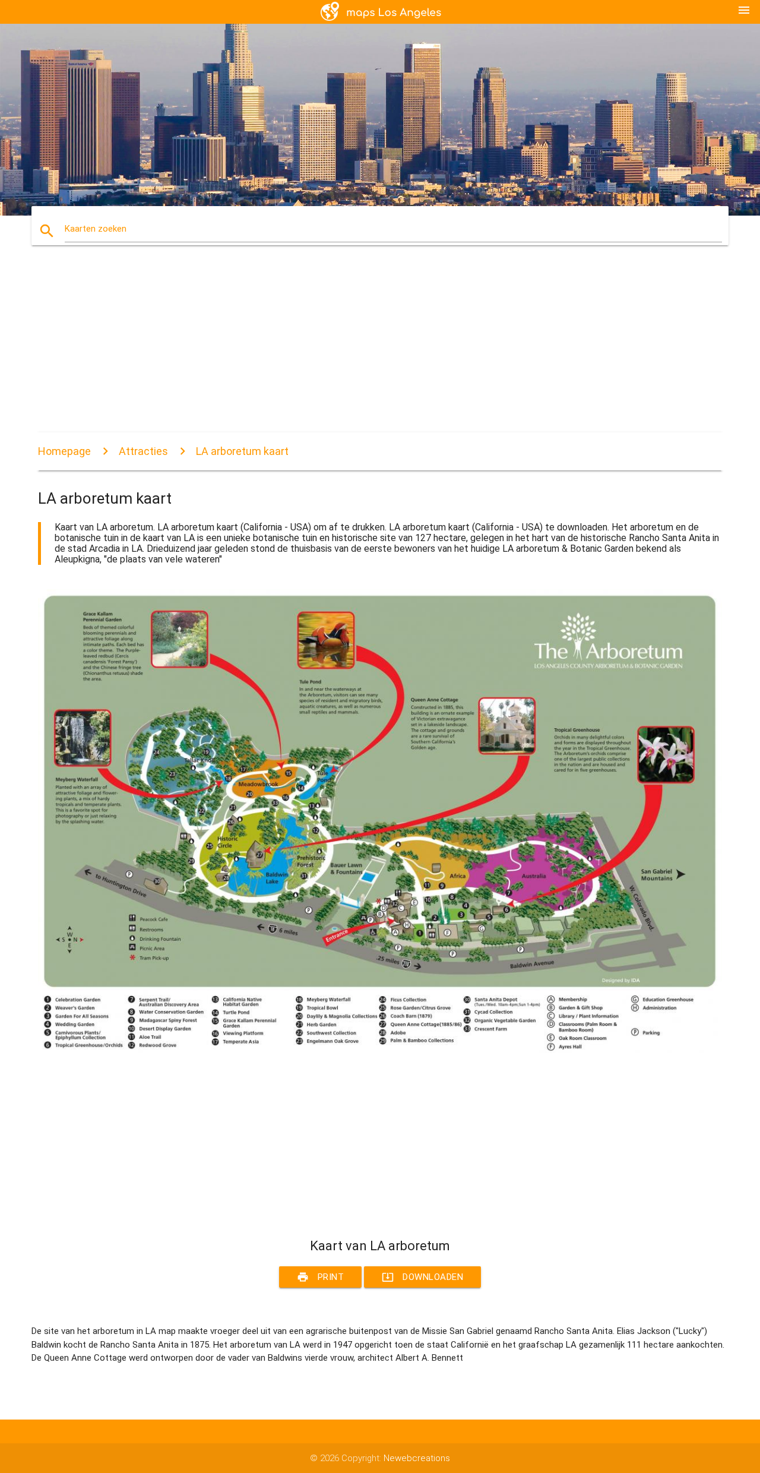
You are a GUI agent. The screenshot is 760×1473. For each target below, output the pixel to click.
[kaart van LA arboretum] (380, 1050)
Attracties (143, 451)
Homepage (64, 451)
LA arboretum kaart (242, 451)
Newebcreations (417, 1458)
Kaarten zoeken (95, 228)
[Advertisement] (380, 349)
